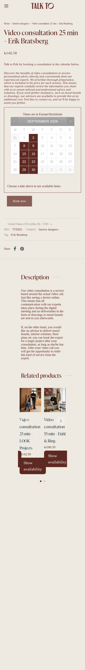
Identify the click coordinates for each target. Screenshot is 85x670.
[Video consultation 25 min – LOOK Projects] (30, 400)
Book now (19, 201)
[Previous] (24, 421)
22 (24, 161)
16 (33, 154)
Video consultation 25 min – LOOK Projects (30, 433)
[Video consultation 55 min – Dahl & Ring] (55, 400)
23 (33, 161)
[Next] (61, 421)
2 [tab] (44, 481)
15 (24, 154)
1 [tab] (41, 481)
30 (33, 169)
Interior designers (21, 23)
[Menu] (6, 5)
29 (24, 169)
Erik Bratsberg (19, 234)
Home (7, 23)
